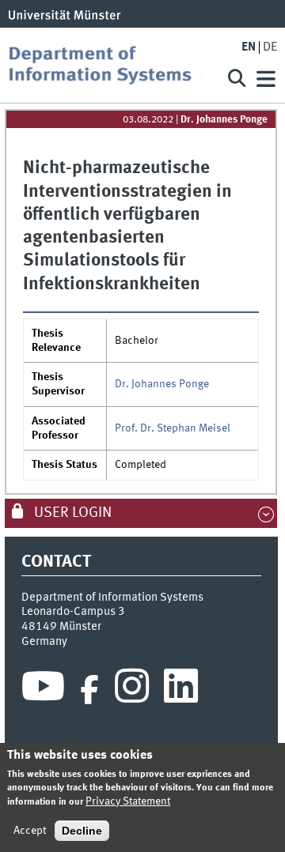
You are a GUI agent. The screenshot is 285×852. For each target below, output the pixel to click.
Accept (29, 830)
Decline (82, 830)
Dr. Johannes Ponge (224, 120)
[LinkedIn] (181, 690)
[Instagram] (132, 690)
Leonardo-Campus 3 (73, 611)
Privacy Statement (128, 801)
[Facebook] (89, 690)
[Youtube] (43, 690)
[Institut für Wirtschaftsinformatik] (111, 65)
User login (71, 513)
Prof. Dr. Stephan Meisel (172, 428)
